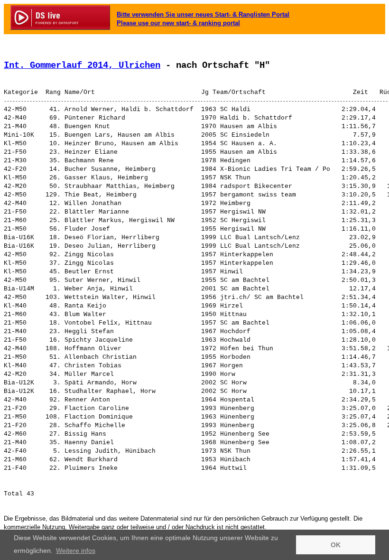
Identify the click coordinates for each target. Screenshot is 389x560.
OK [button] (336, 545)
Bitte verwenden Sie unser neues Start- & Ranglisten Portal (203, 14)
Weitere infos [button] (75, 550)
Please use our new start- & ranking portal (178, 23)
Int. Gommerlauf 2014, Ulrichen (82, 65)
